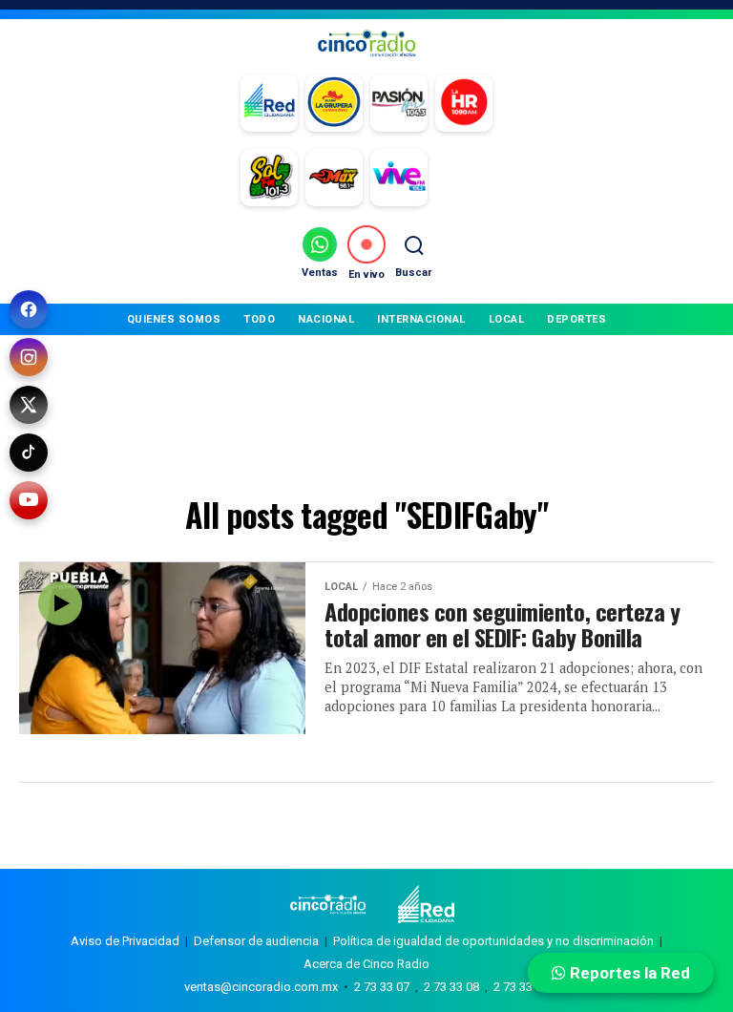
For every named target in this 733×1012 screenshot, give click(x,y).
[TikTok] (29, 452)
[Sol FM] (269, 177)
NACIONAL (326, 319)
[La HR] (463, 103)
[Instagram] (29, 357)
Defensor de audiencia (256, 941)
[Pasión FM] (399, 103)
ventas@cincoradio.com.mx (261, 987)
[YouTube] (29, 500)
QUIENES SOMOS (174, 319)
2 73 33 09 (521, 987)
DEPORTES (576, 319)
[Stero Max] (334, 177)
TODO (259, 319)
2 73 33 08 (451, 987)
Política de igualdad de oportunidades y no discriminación (493, 941)
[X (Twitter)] (29, 405)
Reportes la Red (628, 972)
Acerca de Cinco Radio (366, 964)
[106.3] (399, 177)
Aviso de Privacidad (125, 941)
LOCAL (507, 319)
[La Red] (269, 103)
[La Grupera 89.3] (334, 103)
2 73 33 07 (381, 987)
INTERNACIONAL (421, 319)
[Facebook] (29, 309)
